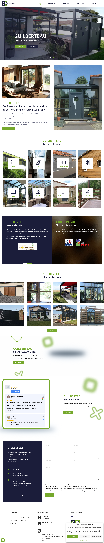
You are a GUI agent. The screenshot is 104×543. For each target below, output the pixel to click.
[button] (101, 524)
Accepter (73, 536)
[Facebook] (72, 517)
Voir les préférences (96, 536)
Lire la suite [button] (10, 410)
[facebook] (22, 495)
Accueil (12, 517)
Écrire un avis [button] (15, 391)
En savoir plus (33, 46)
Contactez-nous (20, 46)
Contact (24, 520)
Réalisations (25, 517)
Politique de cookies (84, 540)
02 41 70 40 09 (17, 469)
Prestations (13, 523)
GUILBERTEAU (13, 520)
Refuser (85, 536)
